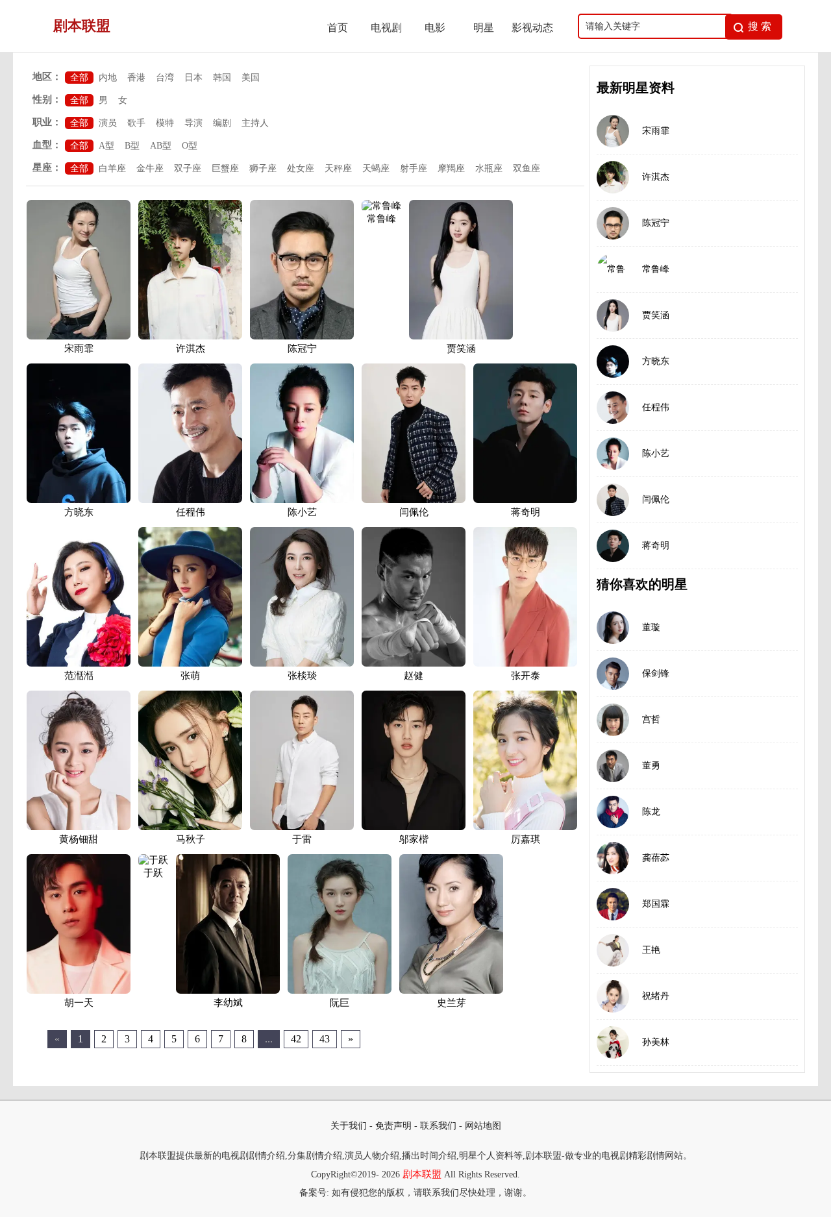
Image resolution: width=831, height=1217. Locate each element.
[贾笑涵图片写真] (613, 315)
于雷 (302, 839)
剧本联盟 (422, 1174)
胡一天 (78, 1003)
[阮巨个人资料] (339, 991)
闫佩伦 (413, 512)
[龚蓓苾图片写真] (613, 858)
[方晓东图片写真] (613, 361)
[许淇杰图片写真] (613, 177)
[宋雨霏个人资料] (78, 337)
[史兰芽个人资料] (451, 991)
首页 (337, 27)
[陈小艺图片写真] (613, 453)
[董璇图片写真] (613, 627)
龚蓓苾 (655, 858)
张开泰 (525, 675)
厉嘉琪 (525, 839)
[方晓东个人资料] (78, 500)
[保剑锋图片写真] (613, 674)
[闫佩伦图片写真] (613, 500)
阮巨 (339, 1003)
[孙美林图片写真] (613, 1042)
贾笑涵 (461, 348)
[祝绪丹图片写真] (613, 996)
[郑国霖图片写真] (613, 904)
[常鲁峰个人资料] (381, 206)
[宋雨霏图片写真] (613, 131)
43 (324, 1038)
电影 (435, 27)
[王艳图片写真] (613, 950)
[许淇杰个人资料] (190, 337)
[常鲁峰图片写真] (613, 269)
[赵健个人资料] (413, 664)
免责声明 (393, 1126)
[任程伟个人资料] (190, 500)
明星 (483, 27)
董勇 (651, 765)
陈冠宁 (302, 348)
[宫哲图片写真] (613, 720)
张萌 (190, 675)
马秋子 (190, 839)
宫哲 (651, 719)
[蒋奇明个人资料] (525, 500)
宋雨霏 (78, 348)
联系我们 (438, 1126)
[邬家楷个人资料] (413, 827)
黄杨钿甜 (78, 839)
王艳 (651, 950)
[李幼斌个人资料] (227, 991)
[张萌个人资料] (190, 664)
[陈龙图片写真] (613, 812)
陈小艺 (302, 512)
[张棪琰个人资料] (301, 664)
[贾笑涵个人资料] (461, 337)
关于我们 (348, 1126)
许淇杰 (190, 348)
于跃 (153, 873)
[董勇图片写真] (613, 766)
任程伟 (190, 512)
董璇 (651, 627)
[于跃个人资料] (153, 860)
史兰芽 (451, 1003)
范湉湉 (78, 675)
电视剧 (386, 27)
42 (296, 1038)
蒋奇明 (525, 512)
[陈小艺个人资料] (301, 500)
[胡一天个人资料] (78, 991)
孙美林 (655, 1042)
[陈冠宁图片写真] (613, 223)
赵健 (413, 675)
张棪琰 (302, 675)
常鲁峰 (381, 219)
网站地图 (483, 1126)
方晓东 (78, 512)
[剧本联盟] (169, 48)
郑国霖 (655, 904)
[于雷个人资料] (301, 827)
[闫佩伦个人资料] (413, 500)
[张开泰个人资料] (525, 664)
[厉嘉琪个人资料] (525, 827)
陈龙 (651, 812)
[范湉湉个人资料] (78, 664)
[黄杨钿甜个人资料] (78, 827)
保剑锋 (655, 673)
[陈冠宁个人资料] (301, 337)
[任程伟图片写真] (613, 407)
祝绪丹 (655, 996)
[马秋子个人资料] (190, 827)
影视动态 (532, 27)
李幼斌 (228, 1003)
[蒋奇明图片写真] (613, 546)
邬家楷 (413, 839)
